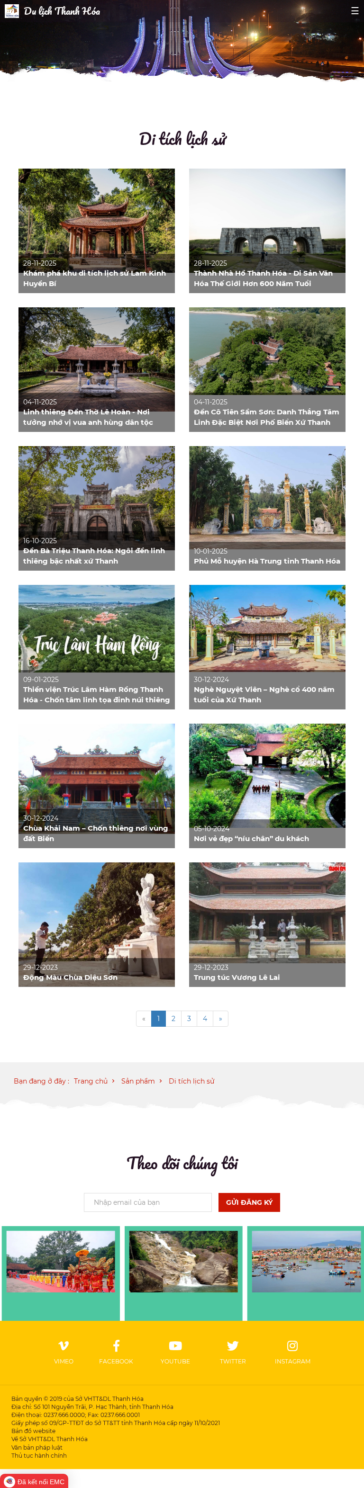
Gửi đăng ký (249, 1202)
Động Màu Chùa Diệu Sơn (70, 977)
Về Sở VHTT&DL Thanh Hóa (49, 1439)
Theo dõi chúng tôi (182, 1162)
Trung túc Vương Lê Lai (237, 977)
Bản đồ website (33, 1430)
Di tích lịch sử (182, 138)
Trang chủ (91, 1081)
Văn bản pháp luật (37, 1447)
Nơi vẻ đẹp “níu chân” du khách (251, 838)
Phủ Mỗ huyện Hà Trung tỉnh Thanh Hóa (267, 560)
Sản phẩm (138, 1081)
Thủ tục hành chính (39, 1455)
